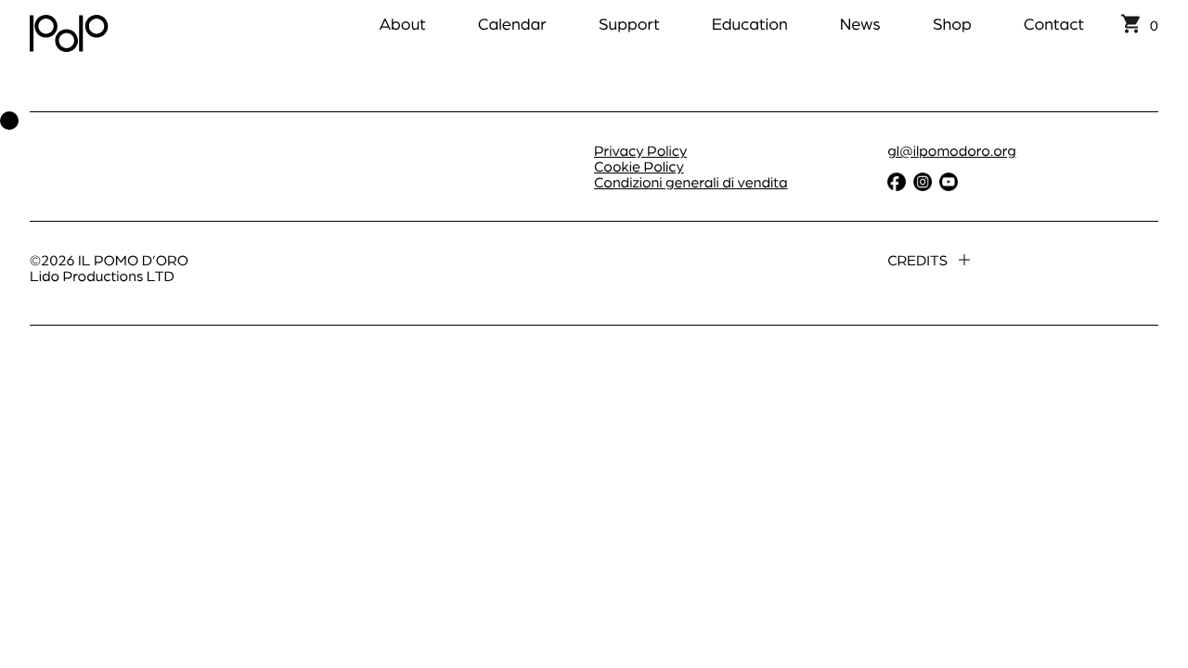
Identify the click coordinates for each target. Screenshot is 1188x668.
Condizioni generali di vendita (691, 181)
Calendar (512, 23)
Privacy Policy (640, 150)
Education (750, 23)
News (860, 23)
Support (629, 23)
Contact (1054, 23)
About (402, 23)
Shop (952, 23)
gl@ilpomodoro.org (951, 150)
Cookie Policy (639, 165)
